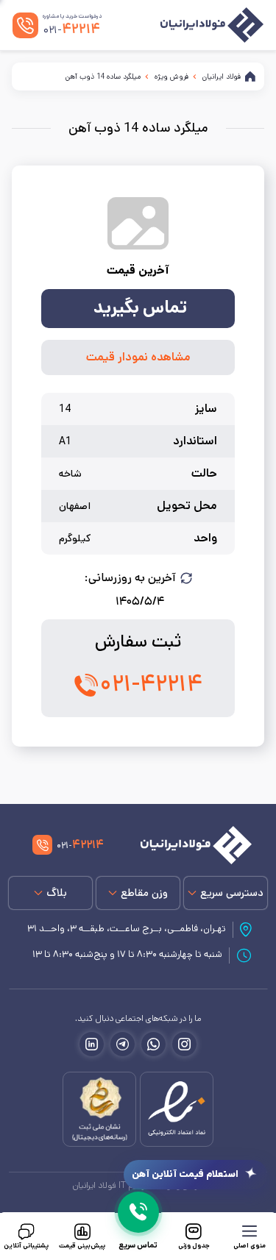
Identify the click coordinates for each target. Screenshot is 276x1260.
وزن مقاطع (144, 892)
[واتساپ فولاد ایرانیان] (153, 1044)
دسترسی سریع (231, 892)
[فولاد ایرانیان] (188, 845)
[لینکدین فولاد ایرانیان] (91, 1044)
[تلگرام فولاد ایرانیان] (122, 1044)
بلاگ (56, 892)
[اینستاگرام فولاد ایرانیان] (184, 1044)
